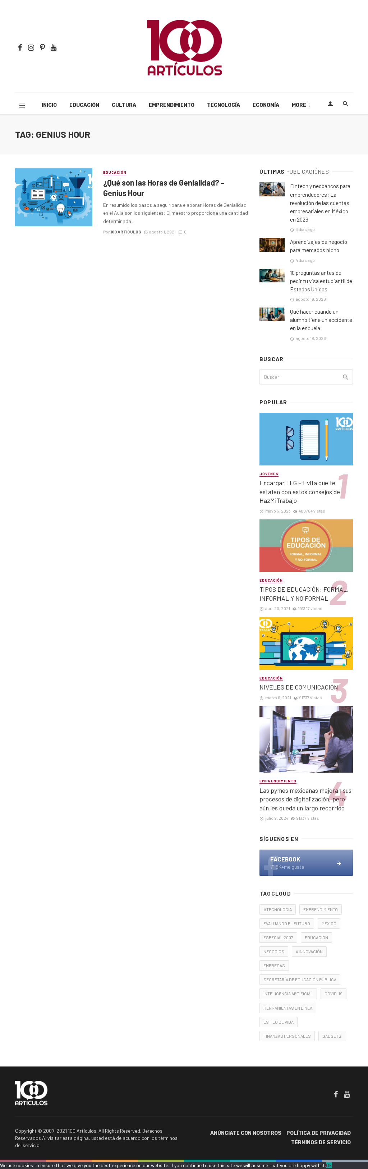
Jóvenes (269, 474)
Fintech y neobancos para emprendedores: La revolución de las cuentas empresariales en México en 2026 (320, 202)
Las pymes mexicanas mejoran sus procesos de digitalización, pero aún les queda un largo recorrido (305, 799)
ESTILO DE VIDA (278, 1021)
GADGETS (331, 1035)
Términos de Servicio (321, 1143)
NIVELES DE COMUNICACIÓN (298, 687)
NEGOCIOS (273, 951)
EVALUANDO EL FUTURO (286, 923)
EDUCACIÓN (316, 937)
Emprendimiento (171, 105)
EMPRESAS (274, 965)
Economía (266, 105)
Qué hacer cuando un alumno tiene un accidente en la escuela (321, 319)
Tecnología (223, 105)
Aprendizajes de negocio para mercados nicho (318, 245)
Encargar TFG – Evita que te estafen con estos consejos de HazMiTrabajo (299, 491)
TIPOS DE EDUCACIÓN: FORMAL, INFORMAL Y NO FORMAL (304, 593)
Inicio (49, 105)
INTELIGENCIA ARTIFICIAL (288, 993)
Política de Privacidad (318, 1133)
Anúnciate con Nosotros (245, 1133)
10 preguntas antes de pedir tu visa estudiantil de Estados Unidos (321, 280)
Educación (84, 105)
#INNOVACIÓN (309, 951)
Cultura (124, 105)
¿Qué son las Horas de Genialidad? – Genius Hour (164, 187)
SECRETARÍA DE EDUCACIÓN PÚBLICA (299, 979)
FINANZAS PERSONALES (287, 1035)
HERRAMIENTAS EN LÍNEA (287, 1007)
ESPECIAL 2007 (278, 937)
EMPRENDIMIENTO (320, 909)
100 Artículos (125, 231)
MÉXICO (329, 923)
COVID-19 (333, 993)
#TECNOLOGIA (277, 909)
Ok (329, 1165)
